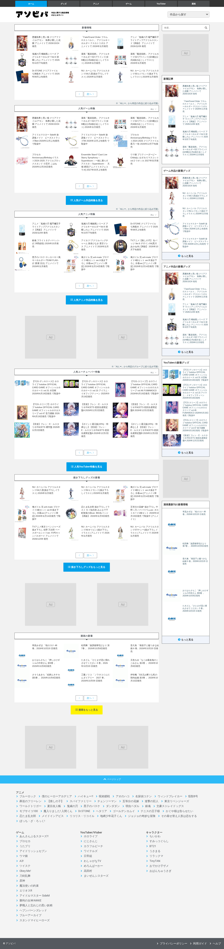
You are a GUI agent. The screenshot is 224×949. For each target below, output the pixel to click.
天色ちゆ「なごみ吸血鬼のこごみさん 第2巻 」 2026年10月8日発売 (144, 663)
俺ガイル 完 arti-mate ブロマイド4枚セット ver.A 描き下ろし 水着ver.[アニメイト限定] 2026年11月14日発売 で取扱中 (95, 263)
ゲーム (129, 4)
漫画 (194, 4)
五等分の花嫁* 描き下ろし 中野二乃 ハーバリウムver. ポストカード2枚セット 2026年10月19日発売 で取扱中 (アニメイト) (144, 513)
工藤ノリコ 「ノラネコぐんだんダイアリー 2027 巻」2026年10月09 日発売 (95, 677)
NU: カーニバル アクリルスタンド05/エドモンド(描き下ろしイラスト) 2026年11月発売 (144, 73)
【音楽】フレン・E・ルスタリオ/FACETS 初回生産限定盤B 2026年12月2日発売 (143, 407)
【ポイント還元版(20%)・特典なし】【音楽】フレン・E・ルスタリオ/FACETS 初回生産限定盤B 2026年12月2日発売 (144, 430)
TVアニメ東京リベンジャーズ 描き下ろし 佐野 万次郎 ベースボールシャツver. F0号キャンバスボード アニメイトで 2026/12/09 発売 (46, 532)
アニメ (96, 4)
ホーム (31, 4)
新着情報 (87, 27)
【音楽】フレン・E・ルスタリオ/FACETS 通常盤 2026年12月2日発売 (46, 427)
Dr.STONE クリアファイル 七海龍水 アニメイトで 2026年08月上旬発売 (46, 73)
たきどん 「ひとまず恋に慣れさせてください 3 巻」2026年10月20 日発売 (95, 663)
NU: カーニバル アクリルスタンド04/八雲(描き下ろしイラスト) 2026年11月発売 (95, 73)
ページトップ (114, 779)
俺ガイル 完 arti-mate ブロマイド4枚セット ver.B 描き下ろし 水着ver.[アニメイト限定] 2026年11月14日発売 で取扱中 (144, 263)
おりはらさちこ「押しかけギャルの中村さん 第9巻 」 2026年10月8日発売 (46, 663)
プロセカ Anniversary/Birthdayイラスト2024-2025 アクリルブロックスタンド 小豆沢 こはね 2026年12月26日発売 (46, 160)
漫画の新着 (87, 635)
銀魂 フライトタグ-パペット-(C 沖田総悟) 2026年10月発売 (46, 243)
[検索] (206, 28)
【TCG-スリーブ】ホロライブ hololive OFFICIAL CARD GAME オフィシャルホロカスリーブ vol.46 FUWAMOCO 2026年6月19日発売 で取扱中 (144, 387)
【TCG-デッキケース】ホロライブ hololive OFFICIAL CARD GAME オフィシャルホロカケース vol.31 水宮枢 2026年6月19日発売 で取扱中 (46, 387)
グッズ (64, 4)
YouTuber (161, 4)
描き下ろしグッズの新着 (86, 477)
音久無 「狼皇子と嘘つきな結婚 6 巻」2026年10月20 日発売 (144, 648)
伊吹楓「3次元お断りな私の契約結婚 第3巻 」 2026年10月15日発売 (144, 677)
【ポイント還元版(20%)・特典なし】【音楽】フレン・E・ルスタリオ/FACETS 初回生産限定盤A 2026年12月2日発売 (95, 430)
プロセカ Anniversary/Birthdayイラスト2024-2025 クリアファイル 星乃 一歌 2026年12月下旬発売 (144, 140)
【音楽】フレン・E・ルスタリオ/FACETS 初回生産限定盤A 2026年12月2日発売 (94, 407)
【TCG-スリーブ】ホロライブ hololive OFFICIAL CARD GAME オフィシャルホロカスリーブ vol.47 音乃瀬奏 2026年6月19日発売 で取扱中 (46, 410)
